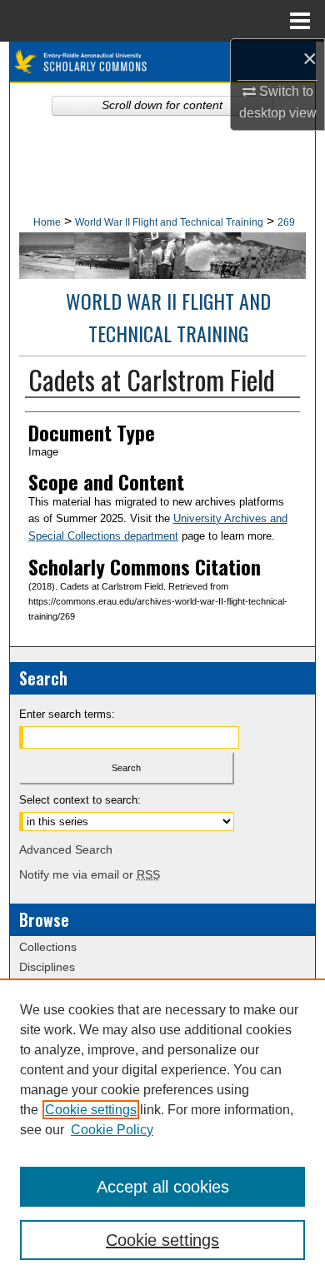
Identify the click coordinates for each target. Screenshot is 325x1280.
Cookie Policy (112, 1130)
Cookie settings (91, 1110)
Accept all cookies (163, 1187)
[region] (162, 1129)
